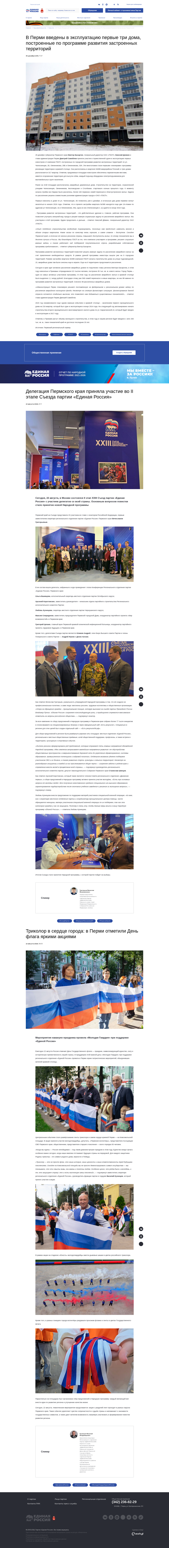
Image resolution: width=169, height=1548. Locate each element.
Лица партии (44, 17)
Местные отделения (83, 17)
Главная (28, 28)
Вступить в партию (136, 17)
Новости (51, 28)
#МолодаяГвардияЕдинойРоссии (103, 1485)
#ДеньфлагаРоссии (61, 1485)
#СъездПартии (65, 921)
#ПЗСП (70, 334)
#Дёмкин (56, 334)
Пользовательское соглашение (37, 1535)
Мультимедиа (117, 17)
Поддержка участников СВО (84, 23)
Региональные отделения (94, 1499)
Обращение (92, 10)
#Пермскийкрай (105, 921)
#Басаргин (42, 334)
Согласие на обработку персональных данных (42, 1541)
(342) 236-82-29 (124, 1502)
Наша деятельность (62, 17)
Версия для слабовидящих (134, 4)
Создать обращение (124, 353)
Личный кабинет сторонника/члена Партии (124, 10)
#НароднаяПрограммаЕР (84, 921)
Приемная (101, 17)
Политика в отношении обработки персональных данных (46, 1539)
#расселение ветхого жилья (121, 334)
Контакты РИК (33, 1504)
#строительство (100, 334)
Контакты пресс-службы (66, 1504)
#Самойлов (85, 334)
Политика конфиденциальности (37, 1537)
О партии (29, 17)
